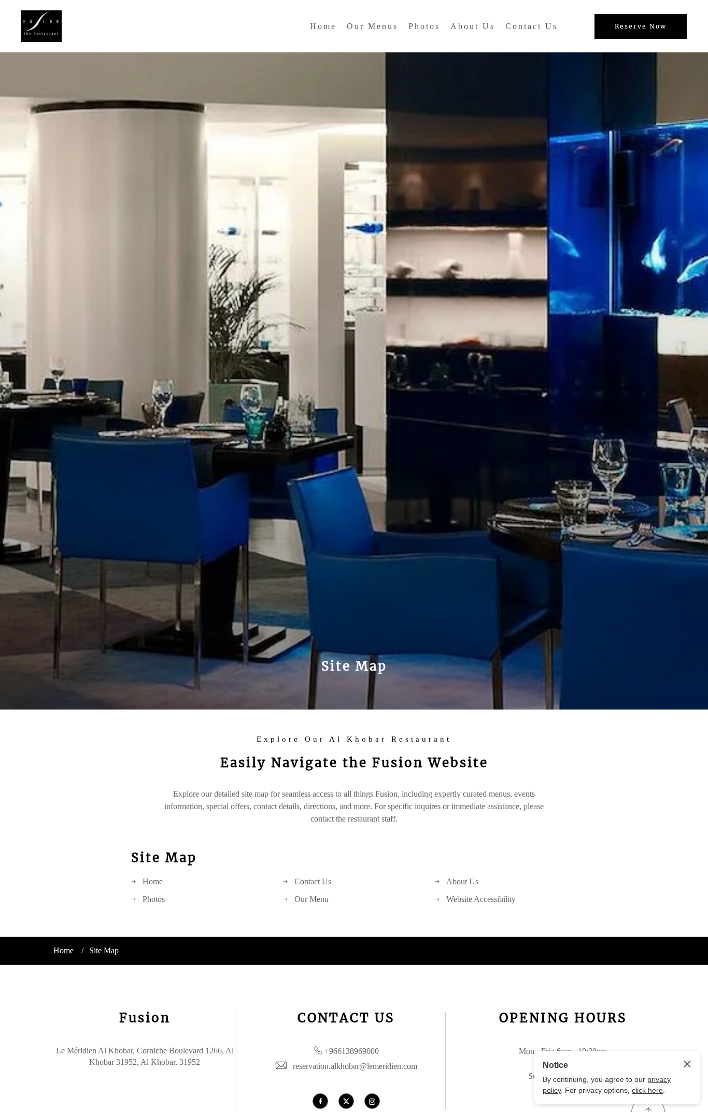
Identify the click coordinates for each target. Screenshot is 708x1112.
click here (647, 1090)
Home (323, 26)
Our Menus (372, 26)
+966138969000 (351, 1051)
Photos (424, 26)
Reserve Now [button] (641, 26)
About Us (472, 26)
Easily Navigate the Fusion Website (354, 763)
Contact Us (531, 26)
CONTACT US (346, 1018)
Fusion (145, 1018)
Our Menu (311, 899)
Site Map (354, 666)
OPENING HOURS (563, 1018)
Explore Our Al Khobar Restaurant (354, 739)
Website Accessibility (481, 899)
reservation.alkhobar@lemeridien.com (355, 1066)
